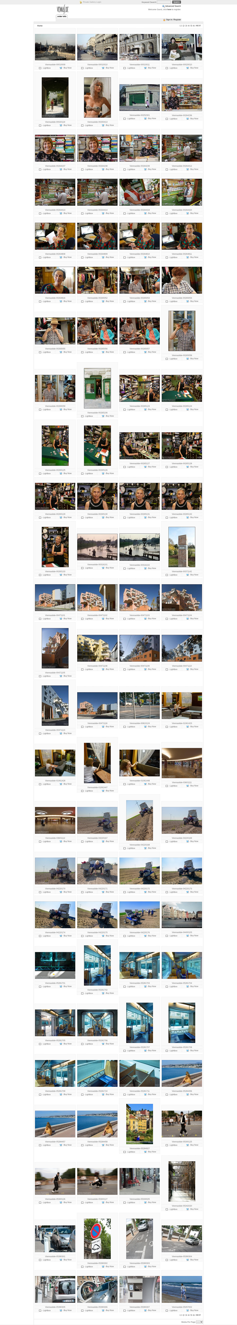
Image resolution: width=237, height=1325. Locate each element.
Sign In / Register (173, 20)
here (169, 9)
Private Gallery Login (92, 2)
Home (40, 26)
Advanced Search (173, 6)
